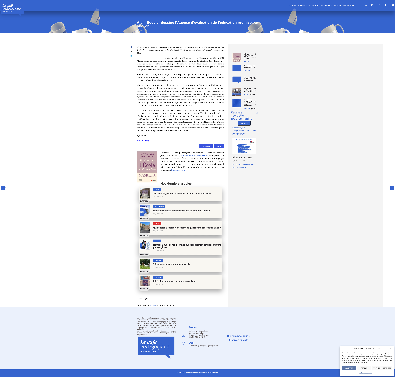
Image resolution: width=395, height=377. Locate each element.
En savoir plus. (178, 170)
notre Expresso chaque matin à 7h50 (156, 332)
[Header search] (366, 5)
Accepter (349, 368)
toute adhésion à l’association (195, 156)
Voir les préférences (382, 368)
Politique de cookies (366, 373)
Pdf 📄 (219, 146)
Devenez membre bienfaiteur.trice (250, 66)
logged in (153, 305)
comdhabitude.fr (239, 167)
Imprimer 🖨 (206, 146)
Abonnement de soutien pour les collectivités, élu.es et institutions (250, 102)
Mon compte (348, 6)
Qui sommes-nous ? (238, 336)
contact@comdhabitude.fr (243, 164)
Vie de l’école (326, 6)
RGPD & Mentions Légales (191, 372)
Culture (337, 6)
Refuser (364, 368)
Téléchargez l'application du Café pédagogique (244, 131)
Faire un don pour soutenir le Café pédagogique (250, 79)
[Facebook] (379, 5)
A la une (292, 6)
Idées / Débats (304, 6)
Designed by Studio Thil (209, 372)
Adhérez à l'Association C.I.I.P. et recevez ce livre (250, 56)
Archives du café (238, 340)
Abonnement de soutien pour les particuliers (250, 90)
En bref (315, 6)
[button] (391, 349)
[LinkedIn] (386, 5)
